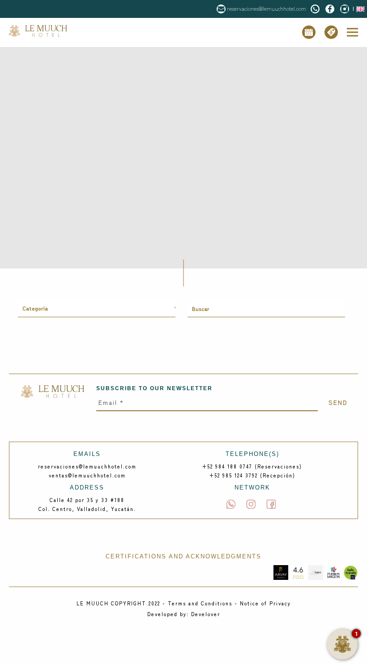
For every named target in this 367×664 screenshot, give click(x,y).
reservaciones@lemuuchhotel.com (266, 8)
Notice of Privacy (265, 603)
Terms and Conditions (200, 603)
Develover (205, 613)
